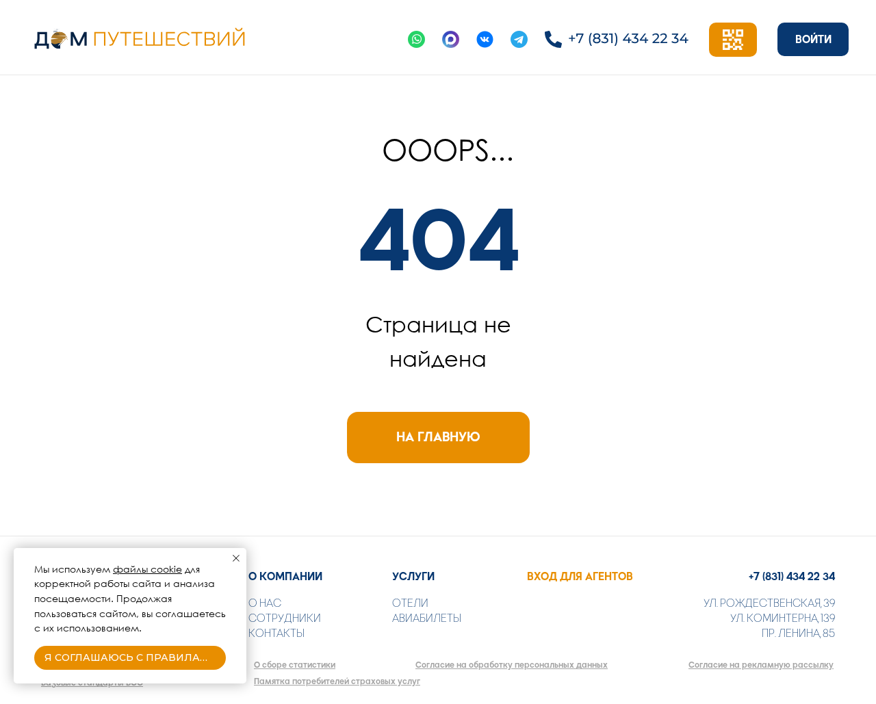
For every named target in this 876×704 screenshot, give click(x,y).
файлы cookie (147, 569)
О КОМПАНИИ (285, 576)
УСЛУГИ (413, 576)
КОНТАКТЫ (276, 633)
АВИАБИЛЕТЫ (426, 618)
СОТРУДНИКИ (284, 618)
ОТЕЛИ (410, 603)
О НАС (264, 603)
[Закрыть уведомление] (236, 558)
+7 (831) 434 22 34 (792, 576)
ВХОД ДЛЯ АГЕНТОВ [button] (580, 576)
